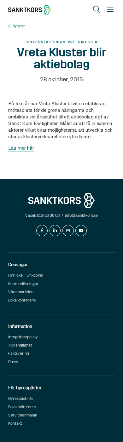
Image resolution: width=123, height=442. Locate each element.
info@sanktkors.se (81, 215)
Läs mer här (21, 147)
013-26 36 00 (48, 215)
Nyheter (19, 26)
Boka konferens (22, 300)
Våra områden (20, 292)
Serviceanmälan (22, 415)
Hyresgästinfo (20, 398)
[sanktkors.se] (29, 9)
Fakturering (18, 353)
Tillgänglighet (20, 345)
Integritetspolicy (23, 337)
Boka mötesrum (22, 407)
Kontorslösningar (23, 283)
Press (13, 361)
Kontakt (15, 423)
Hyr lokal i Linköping (25, 275)
